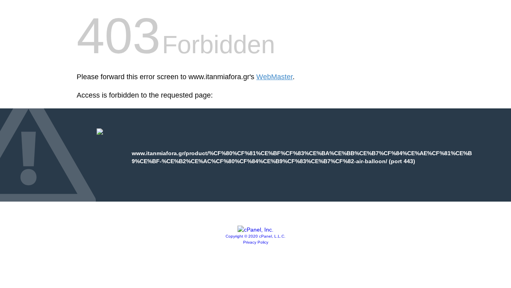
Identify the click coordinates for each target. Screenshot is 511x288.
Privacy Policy (255, 242)
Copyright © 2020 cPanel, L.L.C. (255, 236)
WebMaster (274, 77)
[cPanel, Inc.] (255, 229)
